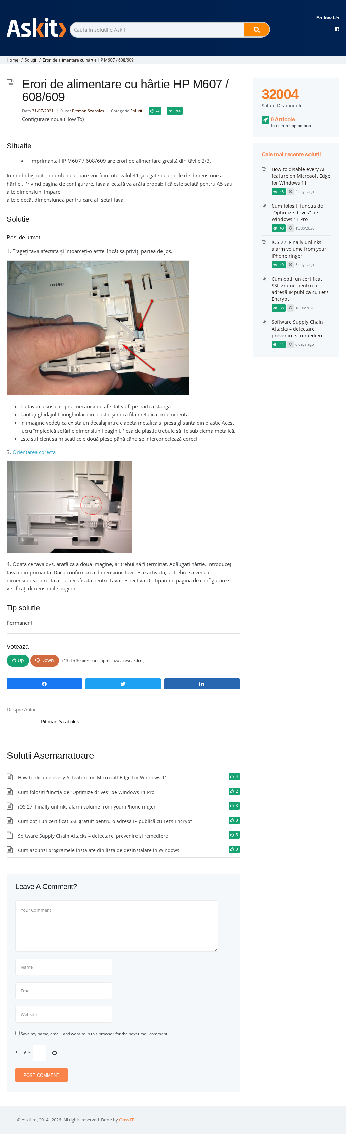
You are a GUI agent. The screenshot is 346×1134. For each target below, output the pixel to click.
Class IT (126, 1120)
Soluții (30, 60)
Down (47, 660)
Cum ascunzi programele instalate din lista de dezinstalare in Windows (98, 850)
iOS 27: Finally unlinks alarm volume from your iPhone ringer (87, 806)
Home (12, 60)
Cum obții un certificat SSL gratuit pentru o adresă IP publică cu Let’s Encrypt (105, 821)
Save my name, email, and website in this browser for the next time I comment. (94, 1034)
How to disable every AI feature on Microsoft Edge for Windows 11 (92, 777)
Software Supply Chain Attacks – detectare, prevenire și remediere (93, 836)
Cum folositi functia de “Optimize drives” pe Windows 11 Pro (86, 792)
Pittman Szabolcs (88, 111)
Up (21, 660)
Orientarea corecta (34, 452)
